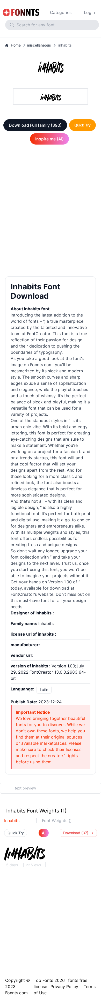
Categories (60, 12)
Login (89, 12)
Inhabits (11, 820)
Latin (44, 689)
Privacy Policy (64, 986)
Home (16, 45)
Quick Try (82, 125)
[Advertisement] (50, 211)
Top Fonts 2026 (49, 980)
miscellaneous (39, 45)
